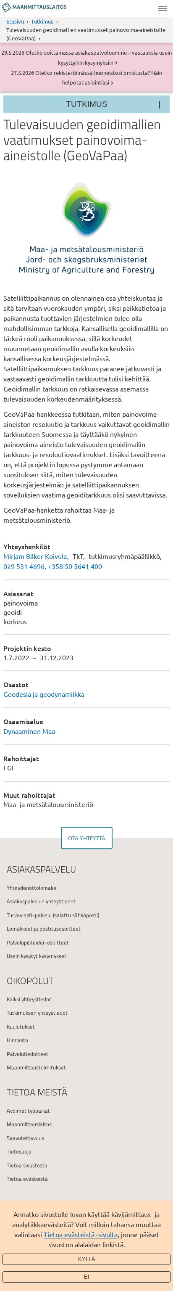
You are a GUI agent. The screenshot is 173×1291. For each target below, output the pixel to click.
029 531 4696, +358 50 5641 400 (52, 566)
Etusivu (15, 21)
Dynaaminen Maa (29, 731)
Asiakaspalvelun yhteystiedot (41, 901)
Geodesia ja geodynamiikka (43, 694)
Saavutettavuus (25, 1138)
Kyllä (86, 1259)
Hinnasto (17, 1040)
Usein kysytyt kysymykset (36, 956)
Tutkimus (42, 21)
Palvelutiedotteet (27, 1054)
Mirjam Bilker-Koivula (35, 556)
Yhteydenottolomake (31, 888)
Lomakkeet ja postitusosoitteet (44, 928)
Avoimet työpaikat (28, 1110)
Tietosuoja (19, 1151)
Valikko (162, 8)
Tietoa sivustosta (27, 1165)
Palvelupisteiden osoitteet (38, 942)
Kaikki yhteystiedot (29, 999)
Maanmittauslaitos (29, 1124)
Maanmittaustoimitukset (36, 1067)
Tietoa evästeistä (27, 1179)
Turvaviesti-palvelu (29, 915)
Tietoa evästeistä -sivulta (81, 1234)
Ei (86, 1277)
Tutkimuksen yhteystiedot (37, 1012)
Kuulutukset (21, 1026)
